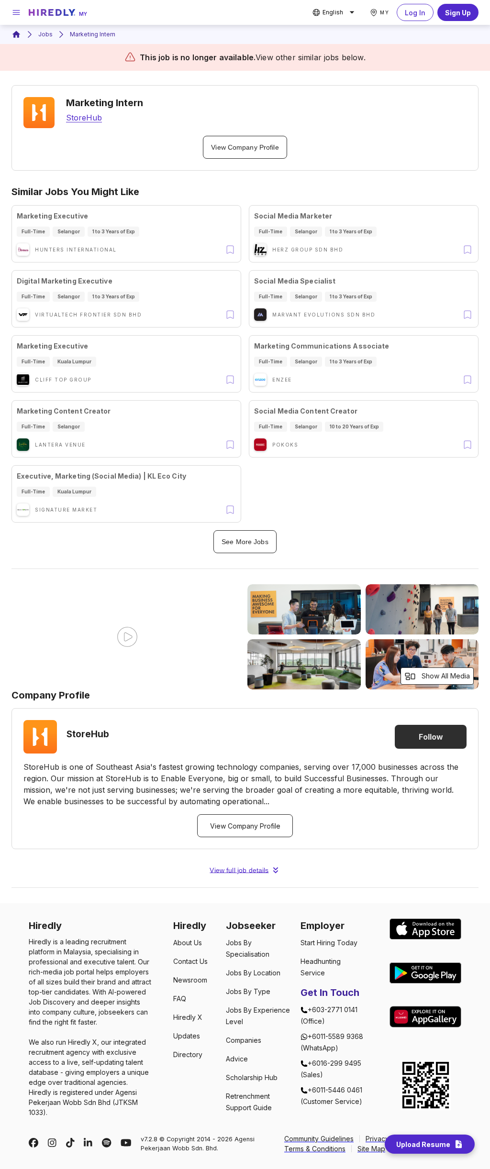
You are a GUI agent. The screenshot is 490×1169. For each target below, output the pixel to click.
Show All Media (446, 676)
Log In (415, 13)
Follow (431, 737)
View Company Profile (244, 147)
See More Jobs (245, 542)
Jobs (45, 34)
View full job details (239, 870)
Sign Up (458, 13)
